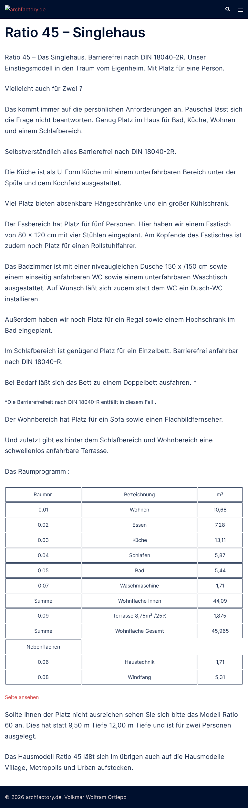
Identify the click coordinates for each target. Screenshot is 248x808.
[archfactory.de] (25, 9)
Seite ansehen (22, 697)
